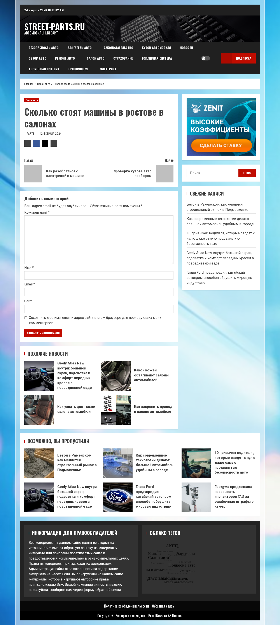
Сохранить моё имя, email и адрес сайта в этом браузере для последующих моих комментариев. (95, 320)
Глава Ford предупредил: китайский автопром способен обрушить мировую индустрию (219, 277)
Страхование (123, 58)
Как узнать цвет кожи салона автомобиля (39, 410)
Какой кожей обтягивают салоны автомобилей (116, 376)
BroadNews (155, 615)
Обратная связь (163, 606)
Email (29, 284)
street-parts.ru (54, 26)
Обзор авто (37, 58)
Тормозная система (44, 69)
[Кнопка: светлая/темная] (205, 58)
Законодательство (118, 47)
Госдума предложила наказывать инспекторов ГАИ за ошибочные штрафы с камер (196, 497)
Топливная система (157, 58)
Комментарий (36, 212)
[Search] (214, 58)
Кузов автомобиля (156, 47)
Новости (186, 47)
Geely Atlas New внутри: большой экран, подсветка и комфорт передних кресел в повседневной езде (39, 376)
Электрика (108, 69)
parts (31, 133)
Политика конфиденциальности (126, 606)
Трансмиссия (78, 69)
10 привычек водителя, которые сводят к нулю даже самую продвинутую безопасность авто (221, 238)
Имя (29, 267)
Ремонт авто (65, 58)
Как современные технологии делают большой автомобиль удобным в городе (118, 463)
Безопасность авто (44, 47)
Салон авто (96, 58)
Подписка (243, 58)
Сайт (28, 301)
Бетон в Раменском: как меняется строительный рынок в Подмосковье (39, 463)
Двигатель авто (79, 47)
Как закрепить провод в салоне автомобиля (116, 410)
